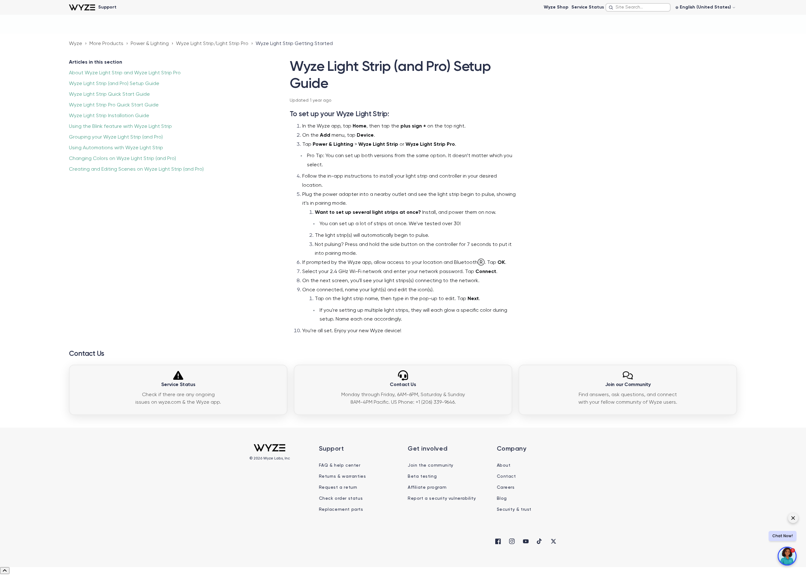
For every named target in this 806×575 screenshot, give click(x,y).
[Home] (82, 7)
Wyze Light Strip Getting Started (294, 43)
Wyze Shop (556, 7)
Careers (506, 487)
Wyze (75, 43)
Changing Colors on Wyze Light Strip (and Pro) (122, 158)
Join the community (430, 465)
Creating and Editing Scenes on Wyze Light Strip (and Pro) (136, 169)
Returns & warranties (342, 476)
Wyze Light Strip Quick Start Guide (109, 94)
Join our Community (628, 384)
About (504, 465)
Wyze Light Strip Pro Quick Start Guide (114, 105)
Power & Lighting (150, 43)
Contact (506, 476)
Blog (502, 498)
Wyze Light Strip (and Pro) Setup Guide (114, 83)
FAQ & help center (339, 465)
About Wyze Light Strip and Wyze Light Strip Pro (125, 73)
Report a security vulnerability (442, 498)
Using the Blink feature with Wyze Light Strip (120, 126)
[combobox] (638, 7)
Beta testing (422, 476)
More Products (106, 43)
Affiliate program (427, 487)
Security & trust (514, 509)
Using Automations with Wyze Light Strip (116, 148)
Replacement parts (341, 509)
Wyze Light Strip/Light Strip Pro (212, 43)
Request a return (338, 487)
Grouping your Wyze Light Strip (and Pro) (116, 137)
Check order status (341, 498)
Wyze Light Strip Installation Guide (109, 115)
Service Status (587, 7)
